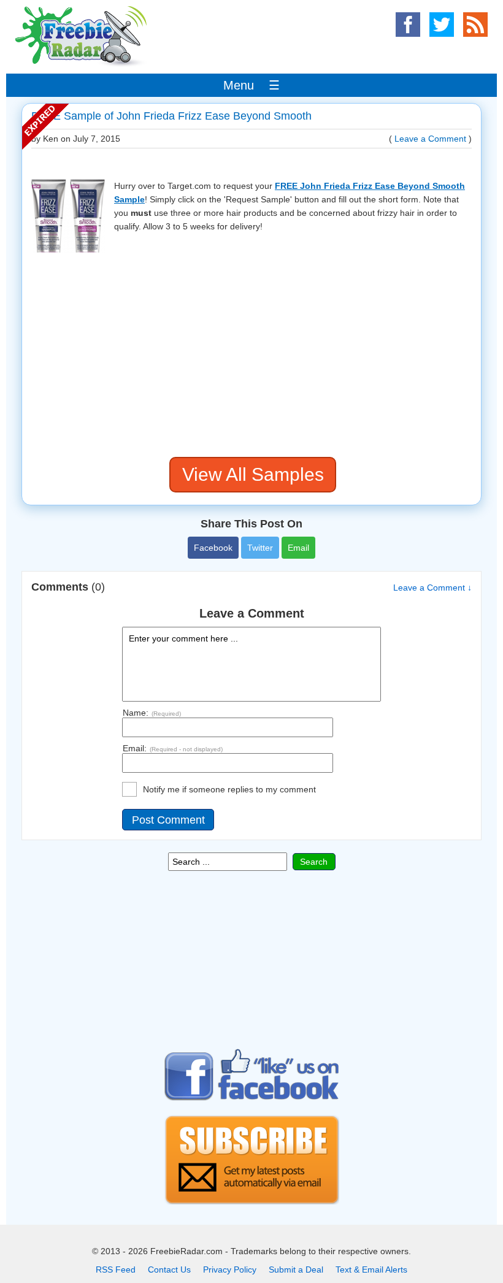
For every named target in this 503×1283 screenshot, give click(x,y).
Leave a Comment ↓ (432, 587)
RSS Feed (116, 1269)
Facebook (213, 548)
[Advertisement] (251, 356)
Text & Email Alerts (371, 1269)
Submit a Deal (296, 1269)
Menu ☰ (251, 85)
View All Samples (253, 474)
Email (298, 548)
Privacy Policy (229, 1269)
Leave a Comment (430, 139)
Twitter (260, 548)
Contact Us (169, 1269)
